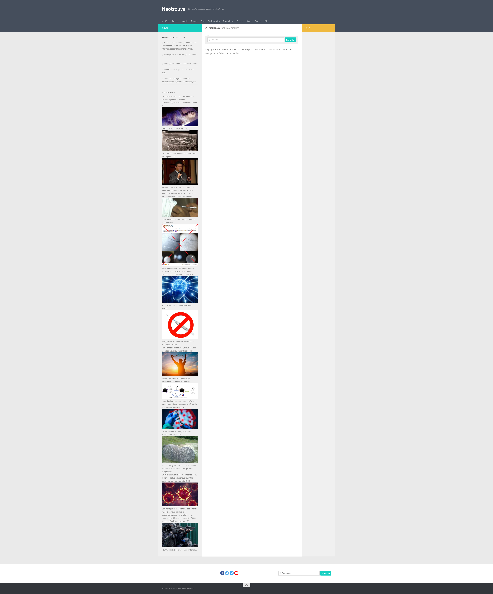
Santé (249, 21)
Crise (203, 21)
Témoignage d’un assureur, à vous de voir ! (179, 348)
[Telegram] (232, 573)
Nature (194, 21)
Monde (185, 21)
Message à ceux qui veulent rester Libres (180, 63)
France (175, 21)
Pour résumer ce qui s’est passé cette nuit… (179, 550)
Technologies (214, 21)
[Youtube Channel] (236, 573)
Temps (258, 21)
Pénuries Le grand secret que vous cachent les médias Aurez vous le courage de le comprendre (179, 468)
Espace (240, 21)
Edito (266, 21)
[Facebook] (222, 573)
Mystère (165, 21)
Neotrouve (174, 9)
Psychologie (228, 21)
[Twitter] (227, 573)
